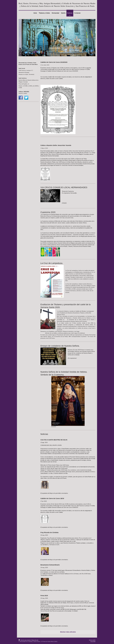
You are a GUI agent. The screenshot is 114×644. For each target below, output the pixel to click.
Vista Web (92, 641)
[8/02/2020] (68, 401)
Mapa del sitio (35, 640)
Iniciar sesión (92, 640)
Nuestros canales (23, 93)
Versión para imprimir (25, 640)
